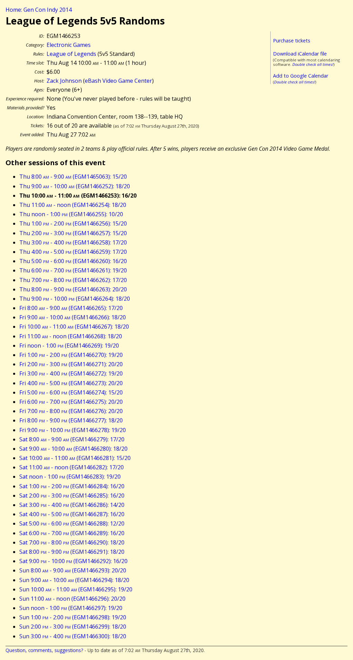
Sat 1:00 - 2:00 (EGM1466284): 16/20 (71, 486)
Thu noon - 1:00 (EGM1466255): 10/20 (71, 214)
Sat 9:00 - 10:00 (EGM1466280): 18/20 (73, 448)
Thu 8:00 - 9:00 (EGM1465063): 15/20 (73, 176)
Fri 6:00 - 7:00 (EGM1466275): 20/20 (71, 402)
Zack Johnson (64, 80)
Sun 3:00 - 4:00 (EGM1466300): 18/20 (72, 636)
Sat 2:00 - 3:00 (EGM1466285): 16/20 (71, 495)
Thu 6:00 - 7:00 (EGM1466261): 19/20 (73, 270)
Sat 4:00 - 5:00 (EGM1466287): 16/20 (71, 514)
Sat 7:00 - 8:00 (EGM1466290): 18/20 (71, 542)
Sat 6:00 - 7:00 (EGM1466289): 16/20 (71, 533)
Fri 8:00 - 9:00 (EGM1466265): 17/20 (71, 308)
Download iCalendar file (300, 53)
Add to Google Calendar (300, 75)
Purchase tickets (291, 40)
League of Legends (71, 54)
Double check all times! (312, 64)
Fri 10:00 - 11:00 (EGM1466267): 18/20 (74, 326)
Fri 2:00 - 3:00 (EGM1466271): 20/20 (71, 364)
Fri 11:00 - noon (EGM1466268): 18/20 (70, 336)
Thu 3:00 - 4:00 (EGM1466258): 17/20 (73, 242)
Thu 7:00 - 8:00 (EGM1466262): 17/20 (73, 280)
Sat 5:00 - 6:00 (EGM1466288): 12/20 (71, 523)
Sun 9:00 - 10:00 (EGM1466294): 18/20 (74, 580)
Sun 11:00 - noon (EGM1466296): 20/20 (72, 598)
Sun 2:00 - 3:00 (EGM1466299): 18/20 (72, 626)
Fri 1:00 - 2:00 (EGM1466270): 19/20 (71, 355)
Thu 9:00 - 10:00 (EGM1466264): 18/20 (74, 298)
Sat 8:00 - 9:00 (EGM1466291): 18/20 (71, 552)
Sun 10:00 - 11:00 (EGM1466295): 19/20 (75, 589)
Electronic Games (69, 45)
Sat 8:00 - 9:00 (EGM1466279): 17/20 (71, 439)
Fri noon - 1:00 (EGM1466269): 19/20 (69, 345)
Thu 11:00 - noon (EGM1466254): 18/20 (72, 205)
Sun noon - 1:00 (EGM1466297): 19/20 (70, 608)
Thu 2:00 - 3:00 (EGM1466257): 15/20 (73, 233)
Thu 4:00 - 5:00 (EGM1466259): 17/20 (73, 252)
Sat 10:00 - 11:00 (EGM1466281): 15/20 (75, 458)
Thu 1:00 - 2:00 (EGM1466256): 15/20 (73, 223)
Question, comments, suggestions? (44, 650)
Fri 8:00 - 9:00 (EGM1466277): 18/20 (71, 420)
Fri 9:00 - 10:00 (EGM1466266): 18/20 (72, 317)
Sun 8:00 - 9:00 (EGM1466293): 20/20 (72, 570)
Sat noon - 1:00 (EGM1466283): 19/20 (70, 476)
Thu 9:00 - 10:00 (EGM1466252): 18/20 (74, 186)
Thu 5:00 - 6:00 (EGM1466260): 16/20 (73, 261)
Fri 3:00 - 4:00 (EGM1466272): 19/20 (71, 373)
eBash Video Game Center (118, 80)
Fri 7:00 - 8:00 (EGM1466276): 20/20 (71, 411)
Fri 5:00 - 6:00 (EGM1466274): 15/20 (71, 392)
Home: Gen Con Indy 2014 (39, 9)
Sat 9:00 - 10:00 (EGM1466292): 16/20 (73, 561)
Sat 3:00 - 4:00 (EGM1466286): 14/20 (71, 505)
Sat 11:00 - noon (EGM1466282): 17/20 (71, 467)
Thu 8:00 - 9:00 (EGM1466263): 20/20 (73, 289)
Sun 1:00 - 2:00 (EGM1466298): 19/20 (72, 617)
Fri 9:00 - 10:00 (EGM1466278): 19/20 (72, 430)
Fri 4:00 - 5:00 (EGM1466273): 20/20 (71, 383)
